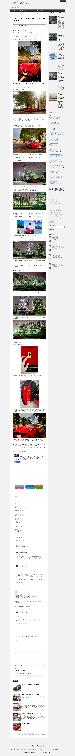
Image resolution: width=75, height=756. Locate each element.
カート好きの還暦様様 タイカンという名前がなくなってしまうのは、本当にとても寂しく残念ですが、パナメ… (58, 256)
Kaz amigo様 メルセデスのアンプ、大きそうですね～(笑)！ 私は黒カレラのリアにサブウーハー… (58, 238)
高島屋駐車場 (52, 221)
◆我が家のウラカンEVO (54, 143)
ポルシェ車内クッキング (53, 219)
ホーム (15, 10)
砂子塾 (58, 216)
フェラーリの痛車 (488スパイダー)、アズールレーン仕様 (31, 694)
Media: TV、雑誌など (53, 146)
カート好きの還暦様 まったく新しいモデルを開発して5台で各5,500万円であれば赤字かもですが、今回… (58, 243)
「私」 (31, 10)
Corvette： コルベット (52, 127)
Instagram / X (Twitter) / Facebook (39, 11)
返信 (15, 533)
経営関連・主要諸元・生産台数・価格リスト (56, 210)
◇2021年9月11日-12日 (54, 170)
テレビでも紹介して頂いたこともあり (38, 216)
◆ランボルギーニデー (53, 138)
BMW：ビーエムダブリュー (53, 119)
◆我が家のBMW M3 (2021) (54, 123)
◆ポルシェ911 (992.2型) (54, 160)
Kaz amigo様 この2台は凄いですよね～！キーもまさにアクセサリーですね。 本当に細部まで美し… (58, 269)
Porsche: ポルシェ (52, 150)
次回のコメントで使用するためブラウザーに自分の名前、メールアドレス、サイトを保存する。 (29, 666)
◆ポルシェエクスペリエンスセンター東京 (56, 161)
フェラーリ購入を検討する (26, 723)
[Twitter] (15, 462)
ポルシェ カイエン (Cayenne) (54, 201)
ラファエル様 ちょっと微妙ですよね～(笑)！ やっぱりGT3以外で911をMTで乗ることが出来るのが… (58, 252)
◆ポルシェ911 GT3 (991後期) (54, 157)
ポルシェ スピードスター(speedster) (55, 205)
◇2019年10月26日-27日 (54, 171)
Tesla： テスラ (51, 184)
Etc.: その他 (51, 128)
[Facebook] (19, 462)
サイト (16, 660)
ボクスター (51, 194)
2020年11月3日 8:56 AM (18, 594)
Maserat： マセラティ (52, 144)
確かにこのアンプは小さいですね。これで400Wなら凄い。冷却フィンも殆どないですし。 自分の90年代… (58, 261)
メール (16, 657)
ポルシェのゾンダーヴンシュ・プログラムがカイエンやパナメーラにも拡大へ (61, 38)
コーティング (54, 216)
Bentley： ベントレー (52, 118)
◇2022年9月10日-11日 (54, 168)
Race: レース (52, 129)
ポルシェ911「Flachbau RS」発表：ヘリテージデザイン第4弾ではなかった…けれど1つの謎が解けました (61, 77)
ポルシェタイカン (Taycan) (58, 194)
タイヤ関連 (51, 212)
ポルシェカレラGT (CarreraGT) (54, 208)
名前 (15, 653)
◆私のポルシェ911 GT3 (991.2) (55, 156)
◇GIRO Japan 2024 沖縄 (54, 140)
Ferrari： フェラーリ (52, 130)
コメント (16, 640)
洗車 (50, 216)
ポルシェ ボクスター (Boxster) (54, 197)
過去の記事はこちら (53, 225)
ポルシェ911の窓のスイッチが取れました (61, 19)
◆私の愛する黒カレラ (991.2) (54, 151)
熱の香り (59, 219)
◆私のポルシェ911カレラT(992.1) (55, 154)
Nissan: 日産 (51, 149)
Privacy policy (52, 231)
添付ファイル (17, 668)
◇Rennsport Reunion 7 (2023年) (55, 176)
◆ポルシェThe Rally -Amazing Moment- (56, 167)
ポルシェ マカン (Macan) (53, 199)
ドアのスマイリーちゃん (26, 375)
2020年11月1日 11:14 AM (20, 540)
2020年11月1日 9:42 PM (19, 554)
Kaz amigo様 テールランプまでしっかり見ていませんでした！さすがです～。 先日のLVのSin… (58, 265)
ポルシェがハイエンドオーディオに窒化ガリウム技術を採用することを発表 (61, 57)
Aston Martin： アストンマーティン (55, 117)
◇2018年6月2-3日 (53, 172)
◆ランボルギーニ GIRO (54, 139)
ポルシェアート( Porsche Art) (54, 214)
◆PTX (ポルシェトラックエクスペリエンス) (57, 165)
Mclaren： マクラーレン (53, 145)
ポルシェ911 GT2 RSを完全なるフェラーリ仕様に (30, 684)
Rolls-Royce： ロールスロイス (54, 183)
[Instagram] (17, 462)
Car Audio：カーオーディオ (53, 124)
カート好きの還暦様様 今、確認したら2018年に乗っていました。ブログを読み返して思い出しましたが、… (58, 247)
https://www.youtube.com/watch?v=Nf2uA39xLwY (22, 606)
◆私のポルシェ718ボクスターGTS (55, 155)
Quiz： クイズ (51, 182)
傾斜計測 (61, 214)
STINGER (49, 752)
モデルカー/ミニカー (57, 212)
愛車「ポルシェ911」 (22, 10)
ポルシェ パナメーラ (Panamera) (55, 203)
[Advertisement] (29, 475)
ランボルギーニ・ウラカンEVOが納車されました (24, 733)
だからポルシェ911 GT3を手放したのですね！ (22, 87)
